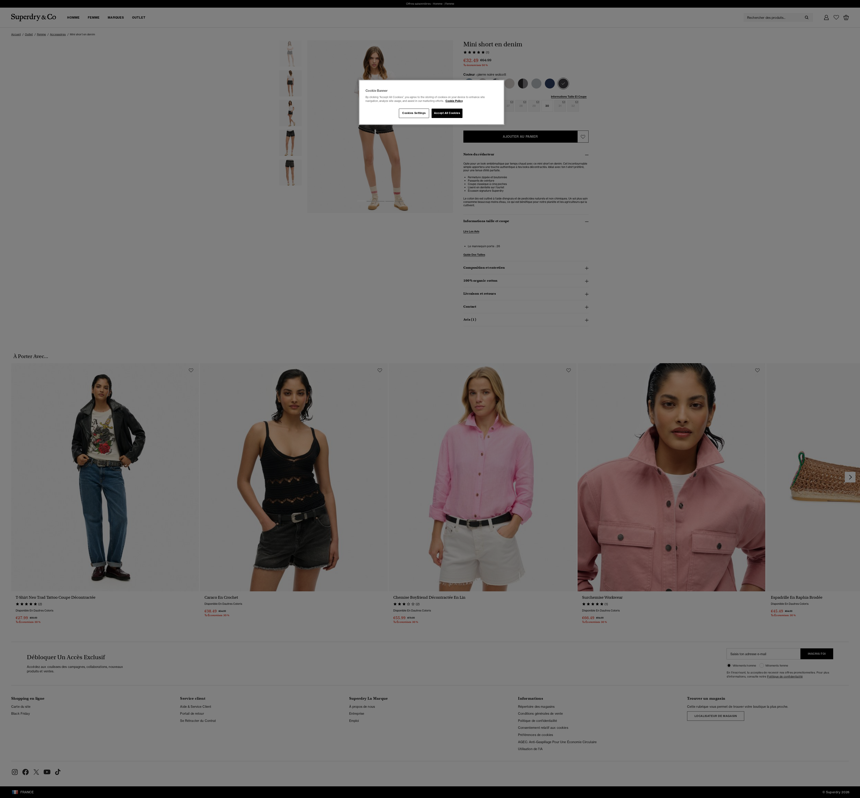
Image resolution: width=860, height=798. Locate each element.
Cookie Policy (454, 101)
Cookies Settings (414, 113)
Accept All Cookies (447, 113)
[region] (431, 102)
